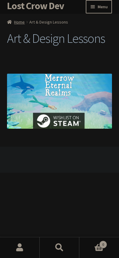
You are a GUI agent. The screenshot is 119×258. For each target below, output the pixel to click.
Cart (91, 242)
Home (19, 22)
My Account (20, 247)
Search (59, 247)
